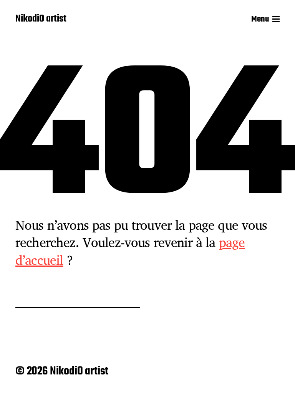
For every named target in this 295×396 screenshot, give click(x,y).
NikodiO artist (40, 19)
